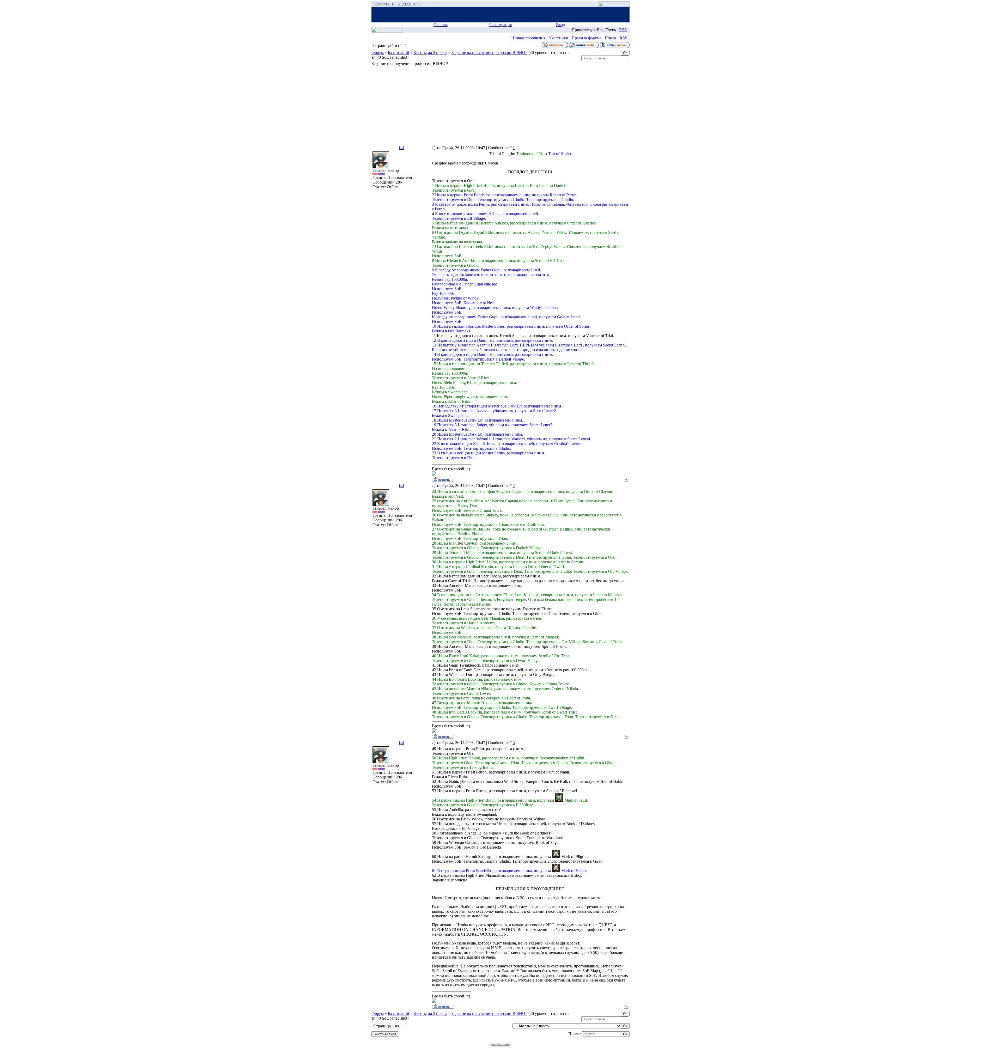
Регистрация (500, 24)
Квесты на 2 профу (430, 52)
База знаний (398, 52)
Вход (560, 24)
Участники (558, 38)
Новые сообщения (529, 38)
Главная (441, 24)
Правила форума (586, 38)
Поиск (610, 38)
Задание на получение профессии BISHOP (489, 52)
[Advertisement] (500, 105)
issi (401, 147)
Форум (377, 52)
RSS (623, 30)
